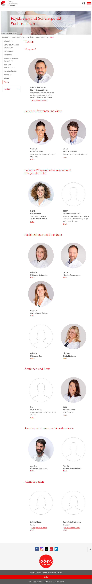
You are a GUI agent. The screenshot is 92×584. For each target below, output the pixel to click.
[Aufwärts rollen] (90, 549)
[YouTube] (51, 549)
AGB (29, 582)
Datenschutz (37, 582)
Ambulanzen (9, 51)
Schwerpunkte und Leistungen (11, 46)
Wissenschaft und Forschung (11, 59)
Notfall (46, 577)
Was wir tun (8, 41)
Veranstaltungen (10, 71)
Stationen (8, 55)
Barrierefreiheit (59, 582)
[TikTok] (46, 549)
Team (6, 82)
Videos (7, 78)
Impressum (47, 582)
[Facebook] (37, 549)
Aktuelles (7, 75)
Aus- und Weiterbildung (9, 66)
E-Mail (32, 159)
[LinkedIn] (56, 549)
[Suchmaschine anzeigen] (84, 3)
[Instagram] (41, 549)
